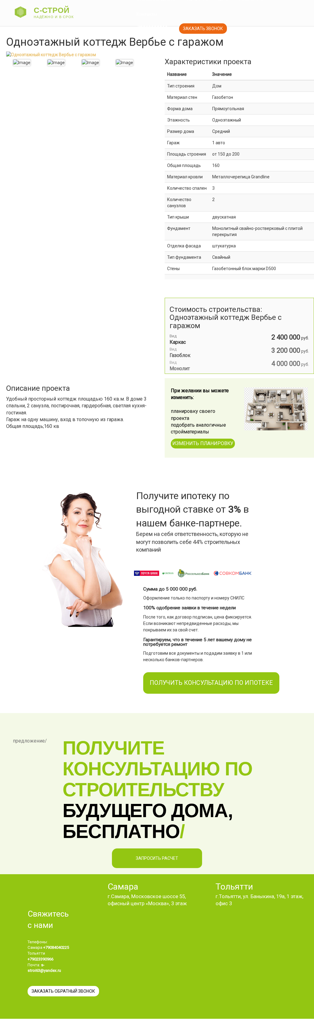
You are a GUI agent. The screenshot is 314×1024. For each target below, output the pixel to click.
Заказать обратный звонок (63, 991)
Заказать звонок (203, 28)
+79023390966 (151, 28)
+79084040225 (56, 947)
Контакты (146, 14)
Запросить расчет (157, 858)
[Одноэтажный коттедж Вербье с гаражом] (22, 62)
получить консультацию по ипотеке (211, 682)
